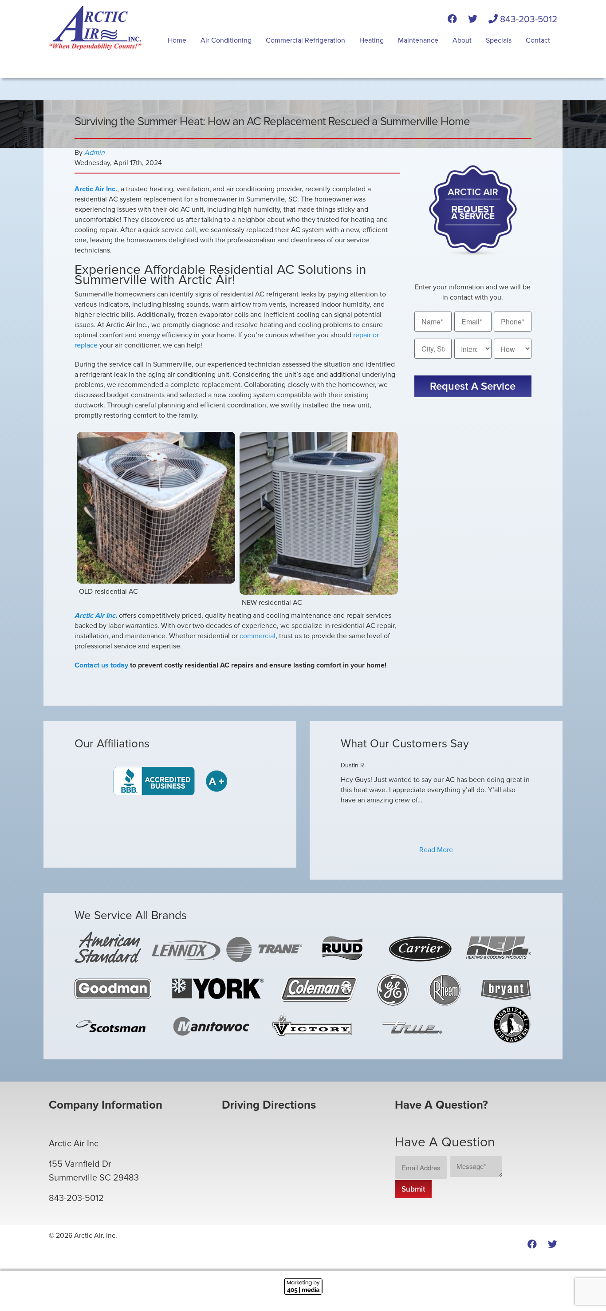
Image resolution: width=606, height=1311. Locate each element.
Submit (413, 1189)
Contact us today (101, 665)
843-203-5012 (527, 19)
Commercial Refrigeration (305, 40)
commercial (257, 636)
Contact (538, 40)
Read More (436, 849)
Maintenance (418, 40)
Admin (94, 152)
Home (177, 40)
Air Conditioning (226, 40)
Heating (371, 40)
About (462, 40)
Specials (499, 40)
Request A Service (472, 386)
